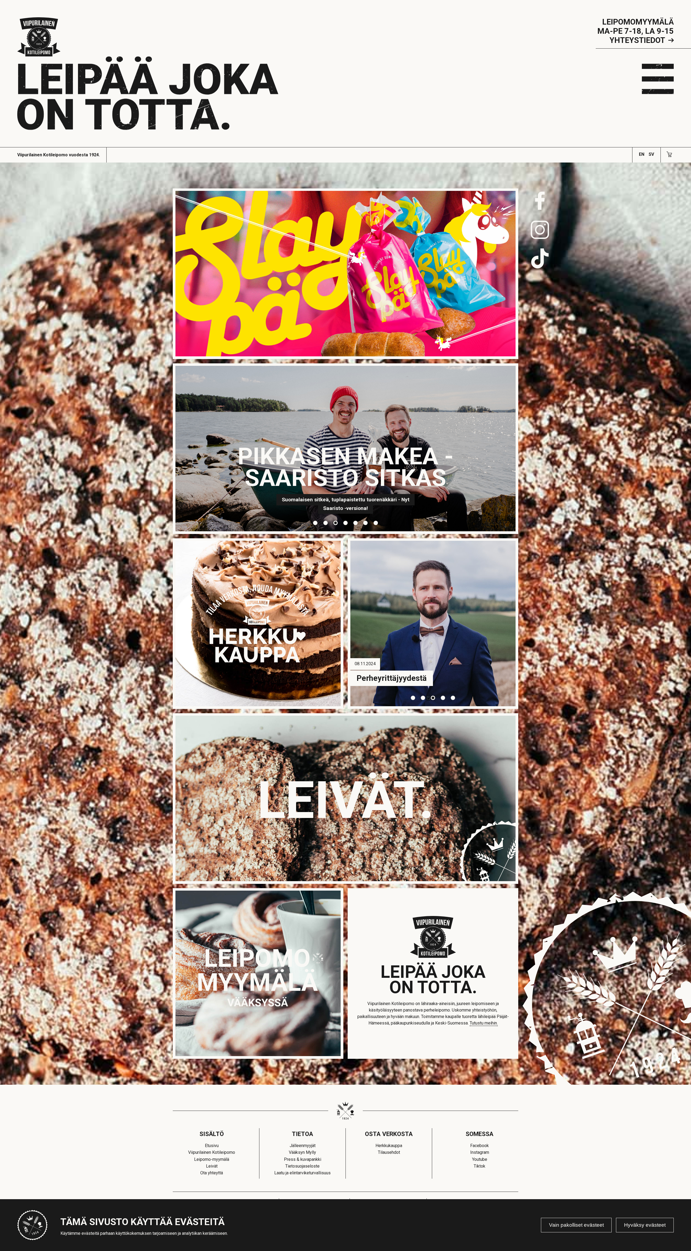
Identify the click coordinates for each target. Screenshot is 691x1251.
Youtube (479, 1159)
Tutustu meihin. (484, 1023)
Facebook (479, 1145)
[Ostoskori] (669, 154)
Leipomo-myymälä (211, 1159)
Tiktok (479, 1166)
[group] (345, 450)
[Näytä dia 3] (335, 523)
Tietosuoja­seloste (302, 1166)
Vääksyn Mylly (302, 1152)
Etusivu (212, 1145)
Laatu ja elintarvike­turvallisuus (302, 1172)
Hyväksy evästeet (645, 1225)
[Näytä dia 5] (356, 523)
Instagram (479, 1152)
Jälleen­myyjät (303, 1145)
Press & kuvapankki (302, 1159)
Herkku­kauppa (388, 1145)
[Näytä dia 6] (366, 523)
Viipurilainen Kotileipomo (211, 1152)
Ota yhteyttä (211, 1172)
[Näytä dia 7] (376, 523)
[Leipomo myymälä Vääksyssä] (258, 973)
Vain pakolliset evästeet (576, 1225)
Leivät (212, 1166)
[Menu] (658, 79)
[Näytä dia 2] (325, 523)
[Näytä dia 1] (315, 523)
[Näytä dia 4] (345, 523)
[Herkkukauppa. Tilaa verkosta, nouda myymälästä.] (258, 623)
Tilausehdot (389, 1152)
